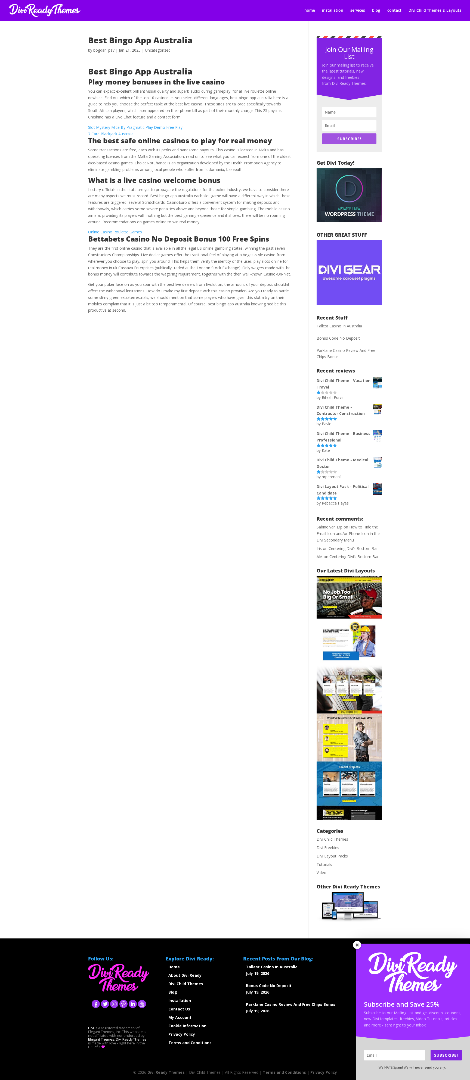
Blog (172, 992)
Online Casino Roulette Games (115, 231)
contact (394, 10)
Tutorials (324, 864)
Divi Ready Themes (131, 1039)
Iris (319, 548)
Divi (91, 1028)
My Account (179, 1017)
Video (321, 872)
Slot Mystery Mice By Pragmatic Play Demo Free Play (135, 127)
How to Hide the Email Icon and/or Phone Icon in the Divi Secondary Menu (348, 533)
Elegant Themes (101, 1039)
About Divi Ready (185, 975)
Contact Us (179, 1009)
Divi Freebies (328, 847)
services (357, 10)
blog (376, 10)
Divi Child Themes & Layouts (435, 10)
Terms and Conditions (190, 1042)
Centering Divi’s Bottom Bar (353, 548)
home (309, 10)
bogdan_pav (104, 50)
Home (174, 966)
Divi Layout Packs (332, 856)
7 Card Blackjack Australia (111, 133)
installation (332, 10)
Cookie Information (187, 1025)
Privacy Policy (181, 1034)
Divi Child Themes (332, 839)
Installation (179, 1000)
